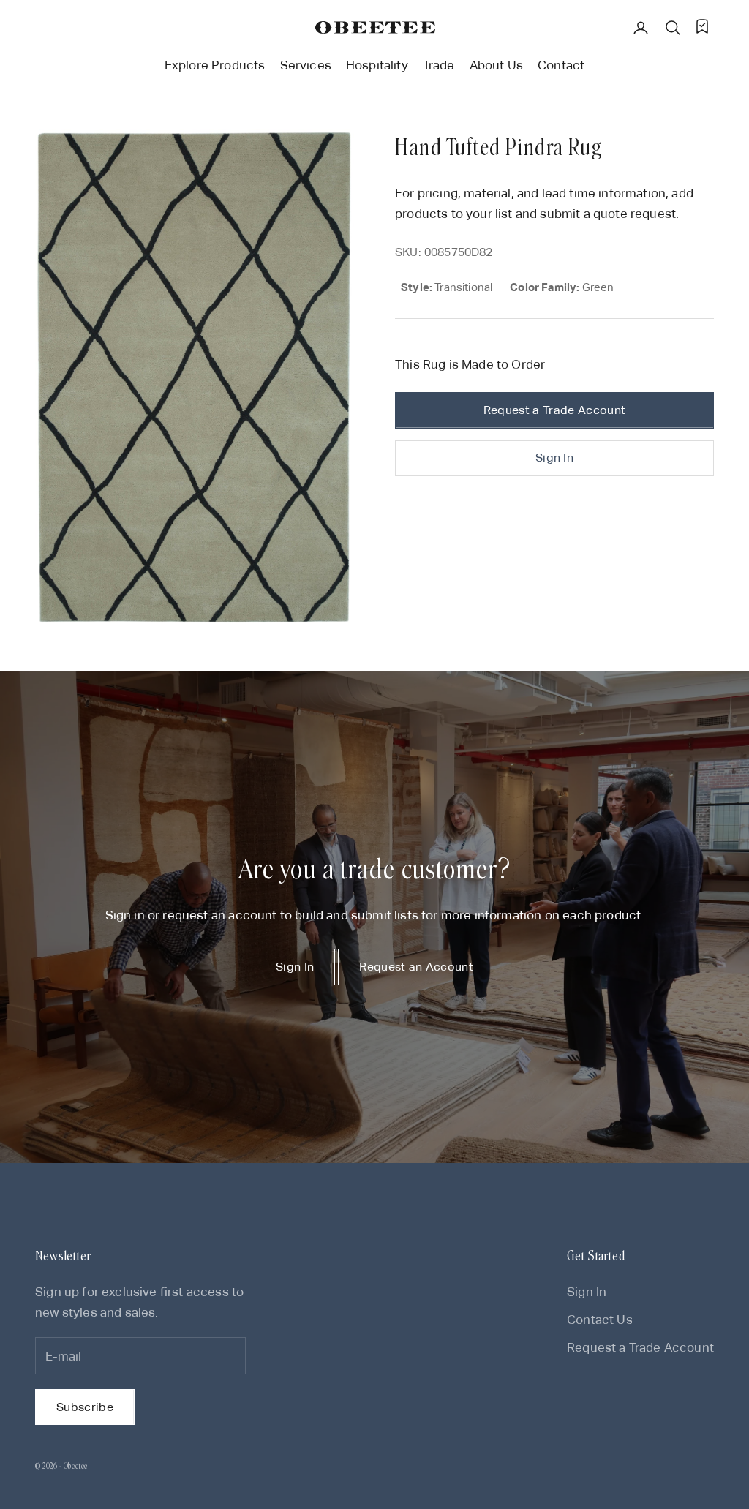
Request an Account (416, 967)
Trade (439, 65)
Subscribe (84, 1407)
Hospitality (377, 65)
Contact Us (600, 1319)
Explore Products (215, 65)
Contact (561, 65)
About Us (496, 65)
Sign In (554, 457)
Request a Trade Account (554, 410)
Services (305, 65)
